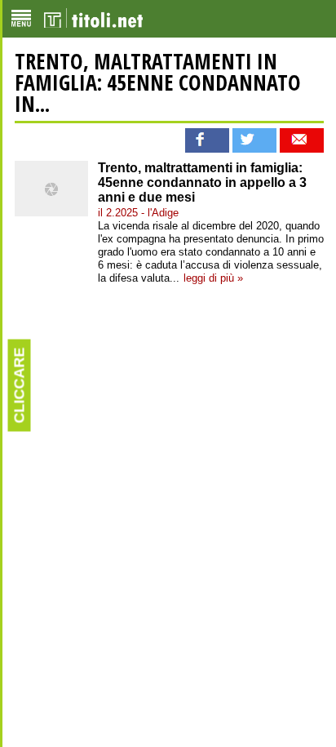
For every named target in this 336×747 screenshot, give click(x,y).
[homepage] (93, 19)
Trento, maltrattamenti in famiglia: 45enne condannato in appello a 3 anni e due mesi (202, 182)
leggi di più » (213, 278)
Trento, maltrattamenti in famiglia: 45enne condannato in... (158, 82)
